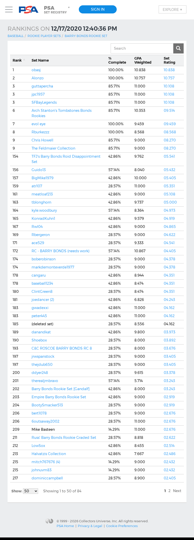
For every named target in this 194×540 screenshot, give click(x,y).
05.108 (169, 194)
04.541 (169, 243)
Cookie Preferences (122, 526)
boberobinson (44, 259)
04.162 (169, 307)
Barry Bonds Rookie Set (86, 36)
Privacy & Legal (90, 526)
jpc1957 (38, 94)
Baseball (15, 36)
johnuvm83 (42, 470)
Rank (17, 60)
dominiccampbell (47, 478)
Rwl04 (37, 226)
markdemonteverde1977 (53, 267)
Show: (17, 491)
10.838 (169, 70)
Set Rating (169, 60)
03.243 (169, 381)
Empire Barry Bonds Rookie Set (59, 397)
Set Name (40, 60)
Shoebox (39, 340)
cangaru (39, 275)
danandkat (41, 332)
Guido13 (39, 170)
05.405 (170, 178)
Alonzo (38, 78)
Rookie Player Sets (44, 36)
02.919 (169, 397)
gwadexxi (40, 307)
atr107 (37, 186)
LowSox (38, 445)
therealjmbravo (45, 381)
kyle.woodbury (44, 210)
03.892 (170, 340)
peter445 (39, 316)
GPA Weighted (143, 60)
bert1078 (39, 413)
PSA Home (65, 526)
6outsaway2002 (45, 421)
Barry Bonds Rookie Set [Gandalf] (60, 389)
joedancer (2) (43, 299)
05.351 (169, 186)
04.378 (169, 259)
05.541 (169, 156)
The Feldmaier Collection (53, 148)
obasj (36, 70)
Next (177, 491)
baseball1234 (42, 283)
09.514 (169, 110)
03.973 (169, 332)
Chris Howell (42, 140)
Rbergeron (41, 234)
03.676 (170, 348)
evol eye (38, 124)
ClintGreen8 (42, 291)
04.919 (169, 218)
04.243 (169, 299)
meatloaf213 (42, 194)
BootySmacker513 (47, 405)
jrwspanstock (43, 356)
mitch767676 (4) (46, 462)
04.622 (169, 234)
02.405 (170, 478)
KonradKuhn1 (43, 218)
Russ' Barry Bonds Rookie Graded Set (64, 437)
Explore (172, 9)
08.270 (170, 140)
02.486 (170, 454)
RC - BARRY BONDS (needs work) (60, 251)
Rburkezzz (40, 132)
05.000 (170, 202)
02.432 (169, 462)
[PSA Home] (30, 9)
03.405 (170, 356)
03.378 (169, 372)
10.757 (169, 78)
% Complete (117, 60)
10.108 (169, 86)
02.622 (169, 437)
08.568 (170, 132)
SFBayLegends (44, 102)
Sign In (98, 9)
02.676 (170, 413)
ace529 (38, 243)
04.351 (169, 275)
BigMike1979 (43, 178)
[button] (57, 9)
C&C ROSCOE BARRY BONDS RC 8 (62, 348)
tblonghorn (41, 202)
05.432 (169, 170)
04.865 (170, 226)
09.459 (170, 124)
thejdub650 (42, 364)
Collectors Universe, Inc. (98, 521)
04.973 (169, 210)
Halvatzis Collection (49, 454)
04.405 (170, 251)
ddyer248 (40, 372)
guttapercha (42, 86)
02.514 (169, 445)
